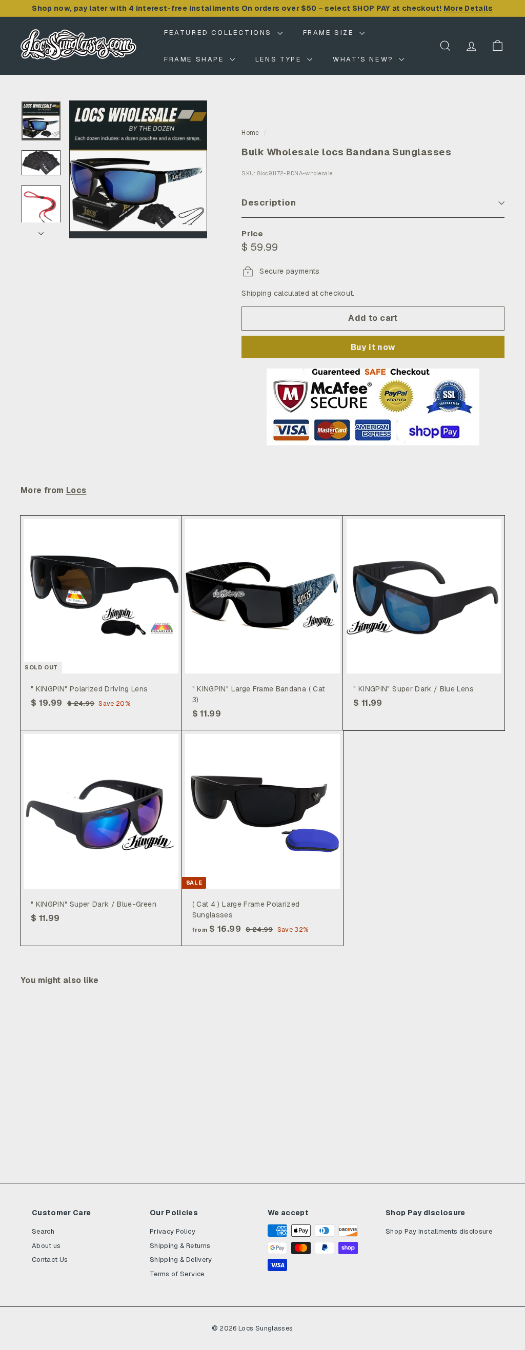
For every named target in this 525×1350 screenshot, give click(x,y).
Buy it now (373, 347)
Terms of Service (177, 1274)
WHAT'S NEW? (364, 59)
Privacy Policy (172, 1231)
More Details (468, 8)
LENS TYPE (280, 59)
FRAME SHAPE (195, 59)
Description (268, 202)
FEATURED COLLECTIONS (219, 32)
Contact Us (50, 1259)
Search (43, 1231)
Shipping (256, 293)
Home (250, 133)
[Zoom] (138, 169)
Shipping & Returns (180, 1245)
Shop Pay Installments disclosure (439, 1231)
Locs (76, 490)
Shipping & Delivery (181, 1259)
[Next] (41, 230)
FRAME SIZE (330, 32)
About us (46, 1245)
